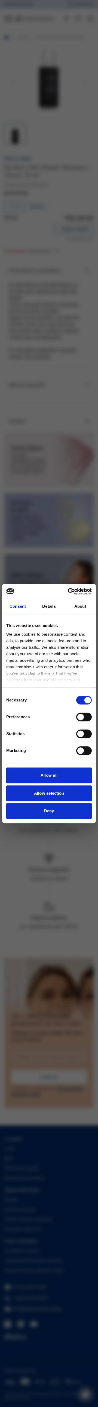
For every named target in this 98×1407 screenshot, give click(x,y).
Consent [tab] (18, 606)
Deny (49, 811)
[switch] (84, 717)
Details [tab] (49, 606)
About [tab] (80, 606)
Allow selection (49, 793)
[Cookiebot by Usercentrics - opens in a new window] (69, 591)
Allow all (49, 775)
